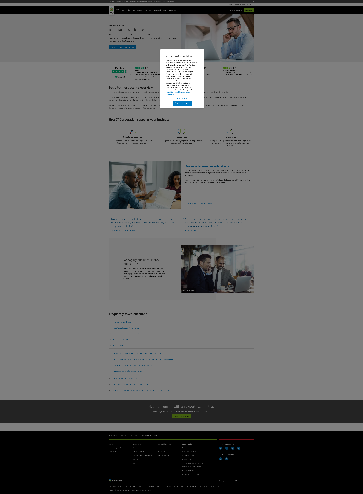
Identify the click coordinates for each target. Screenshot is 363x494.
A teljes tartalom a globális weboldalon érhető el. (161, 1)
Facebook (220, 448)
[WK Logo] (116, 480)
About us (148, 10)
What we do (126, 10)
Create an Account (188, 455)
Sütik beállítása (182, 99)
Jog (134, 463)
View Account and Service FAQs (192, 463)
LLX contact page (122, 47)
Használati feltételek (116, 486)
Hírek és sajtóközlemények (118, 448)
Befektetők (161, 452)
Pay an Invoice (187, 459)
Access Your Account (189, 452)
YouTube (238, 448)
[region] (182, 78)
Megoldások (122, 435)
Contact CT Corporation (181, 416)
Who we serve (137, 10)
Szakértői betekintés (164, 444)
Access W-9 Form (188, 470)
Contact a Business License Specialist (198, 203)
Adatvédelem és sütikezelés (135, 486)
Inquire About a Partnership (191, 474)
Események (112, 452)
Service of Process (160, 10)
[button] (122, 322)
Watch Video (190, 290)
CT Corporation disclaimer (213, 486)
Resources (172, 10)
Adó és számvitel (139, 452)
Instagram (226, 448)
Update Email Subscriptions (191, 467)
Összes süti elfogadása (182, 103)
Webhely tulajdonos (164, 455)
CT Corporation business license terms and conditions (182, 486)
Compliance (137, 459)
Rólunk (111, 444)
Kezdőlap (112, 435)
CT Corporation (133, 435)
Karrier (160, 448)
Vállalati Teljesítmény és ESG (143, 455)
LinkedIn (232, 448)
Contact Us (249, 10)
